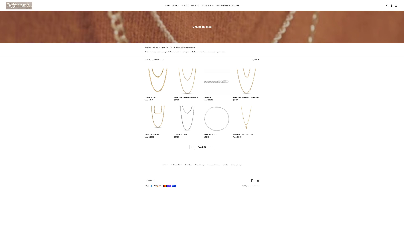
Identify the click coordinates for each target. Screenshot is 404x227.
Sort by (147, 60)
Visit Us (224, 165)
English (149, 180)
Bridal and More (176, 165)
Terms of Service (213, 165)
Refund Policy (199, 165)
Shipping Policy (236, 165)
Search (165, 165)
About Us (188, 165)
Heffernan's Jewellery (253, 186)
